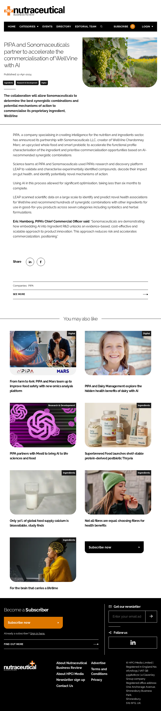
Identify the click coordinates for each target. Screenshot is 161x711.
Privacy (96, 680)
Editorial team (85, 26)
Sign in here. (37, 633)
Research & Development (27, 83)
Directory (63, 26)
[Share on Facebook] (41, 262)
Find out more (13, 644)
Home (12, 26)
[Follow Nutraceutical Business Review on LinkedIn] (133, 644)
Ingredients (8, 83)
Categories (27, 26)
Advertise (98, 663)
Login (146, 26)
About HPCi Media (70, 674)
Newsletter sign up (70, 680)
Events (47, 26)
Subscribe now (100, 547)
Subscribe (121, 26)
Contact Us (64, 686)
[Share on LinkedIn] (30, 262)
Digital (44, 83)
